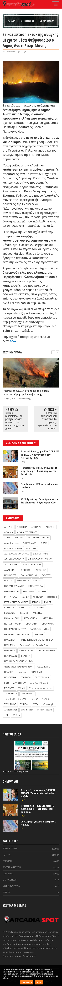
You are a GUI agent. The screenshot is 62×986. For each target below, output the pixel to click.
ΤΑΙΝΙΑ (21, 688)
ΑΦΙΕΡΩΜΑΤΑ (29, 543)
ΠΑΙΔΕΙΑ (39, 634)
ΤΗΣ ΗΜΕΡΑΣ (27, 693)
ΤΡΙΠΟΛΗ (24, 704)
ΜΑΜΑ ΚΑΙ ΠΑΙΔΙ (12, 618)
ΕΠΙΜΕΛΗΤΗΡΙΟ (11, 591)
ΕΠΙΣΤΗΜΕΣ (28, 591)
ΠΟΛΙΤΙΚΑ (8, 672)
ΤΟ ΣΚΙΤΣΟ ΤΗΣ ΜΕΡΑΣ (15, 698)
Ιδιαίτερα (52, 596)
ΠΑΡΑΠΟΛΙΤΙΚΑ (26, 650)
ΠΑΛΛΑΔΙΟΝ (10, 639)
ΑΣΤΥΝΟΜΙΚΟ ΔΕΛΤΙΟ (38, 537)
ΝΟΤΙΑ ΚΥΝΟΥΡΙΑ (12, 623)
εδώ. (13, 341)
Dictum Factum (44, 709)
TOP (6, 715)
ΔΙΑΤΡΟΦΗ (26, 570)
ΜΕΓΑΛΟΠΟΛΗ (31, 618)
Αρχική (12, 20)
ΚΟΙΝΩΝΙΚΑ (24, 607)
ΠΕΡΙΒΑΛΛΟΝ (10, 655)
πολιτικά (22, 672)
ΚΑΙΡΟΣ (47, 602)
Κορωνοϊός (9, 612)
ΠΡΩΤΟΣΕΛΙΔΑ (42, 677)
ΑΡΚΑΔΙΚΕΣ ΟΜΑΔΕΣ (27, 532)
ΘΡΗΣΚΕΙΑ (38, 596)
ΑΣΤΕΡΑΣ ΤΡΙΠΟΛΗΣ (13, 537)
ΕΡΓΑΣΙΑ (42, 591)
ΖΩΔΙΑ (25, 596)
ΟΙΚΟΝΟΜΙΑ (48, 623)
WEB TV (16, 715)
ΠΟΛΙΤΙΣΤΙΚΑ (10, 677)
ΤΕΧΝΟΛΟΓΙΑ (10, 693)
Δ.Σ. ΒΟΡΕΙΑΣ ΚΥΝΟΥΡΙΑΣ (16, 553)
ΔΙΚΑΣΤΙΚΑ (41, 570)
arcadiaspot (27, 20)
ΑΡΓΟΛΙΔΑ (37, 527)
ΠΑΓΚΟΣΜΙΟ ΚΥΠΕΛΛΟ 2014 (17, 634)
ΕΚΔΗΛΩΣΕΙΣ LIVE (29, 575)
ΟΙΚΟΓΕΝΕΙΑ (31, 623)
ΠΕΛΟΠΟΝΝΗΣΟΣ (46, 650)
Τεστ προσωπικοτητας (40, 688)
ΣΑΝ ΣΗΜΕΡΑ (19, 682)
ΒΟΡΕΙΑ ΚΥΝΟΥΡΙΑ (13, 548)
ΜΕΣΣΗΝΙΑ (48, 618)
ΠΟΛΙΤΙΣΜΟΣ (37, 672)
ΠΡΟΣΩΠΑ (26, 677)
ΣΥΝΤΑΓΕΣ (9, 688)
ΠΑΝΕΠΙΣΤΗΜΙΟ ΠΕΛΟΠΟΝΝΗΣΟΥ (36, 639)
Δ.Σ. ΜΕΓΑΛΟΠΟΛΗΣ (14, 559)
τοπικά (45, 698)
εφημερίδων (23, 771)
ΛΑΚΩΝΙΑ (37, 612)
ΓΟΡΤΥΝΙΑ (31, 548)
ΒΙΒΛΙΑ (44, 543)
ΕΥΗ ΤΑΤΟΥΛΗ (11, 596)
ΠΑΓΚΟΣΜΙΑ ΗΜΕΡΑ (39, 629)
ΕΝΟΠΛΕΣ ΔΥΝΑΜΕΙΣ (14, 586)
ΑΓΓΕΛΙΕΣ (8, 527)
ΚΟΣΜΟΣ (24, 612)
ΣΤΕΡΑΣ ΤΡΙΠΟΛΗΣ (39, 682)
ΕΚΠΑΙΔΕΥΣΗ (23, 580)
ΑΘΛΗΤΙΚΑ (22, 527)
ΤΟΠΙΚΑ (34, 698)
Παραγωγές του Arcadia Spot (34, 645)
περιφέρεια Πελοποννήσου (18, 666)
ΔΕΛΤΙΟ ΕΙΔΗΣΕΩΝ (32, 564)
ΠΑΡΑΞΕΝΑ (9, 650)
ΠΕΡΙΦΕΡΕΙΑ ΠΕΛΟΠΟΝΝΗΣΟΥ (18, 661)
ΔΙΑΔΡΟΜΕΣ (10, 570)
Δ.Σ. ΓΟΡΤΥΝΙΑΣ (40, 553)
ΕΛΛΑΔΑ (37, 580)
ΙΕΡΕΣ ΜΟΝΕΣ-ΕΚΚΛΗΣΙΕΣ (16, 602)
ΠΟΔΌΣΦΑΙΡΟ (43, 666)
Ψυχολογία (48, 704)
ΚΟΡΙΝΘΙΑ (39, 607)
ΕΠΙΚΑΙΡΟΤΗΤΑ (35, 586)
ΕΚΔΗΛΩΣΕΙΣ (10, 575)
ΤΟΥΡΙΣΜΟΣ (10, 704)
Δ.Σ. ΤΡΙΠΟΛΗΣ (11, 564)
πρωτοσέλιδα (10, 771)
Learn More (27, 982)
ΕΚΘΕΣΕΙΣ (46, 575)
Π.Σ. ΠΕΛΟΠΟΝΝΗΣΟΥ (15, 629)
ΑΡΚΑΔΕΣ (50, 527)
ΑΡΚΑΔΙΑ (8, 532)
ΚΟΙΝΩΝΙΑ (9, 607)
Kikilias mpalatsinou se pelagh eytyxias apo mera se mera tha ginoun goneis (14, 420)
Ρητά (6, 682)
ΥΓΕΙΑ (36, 704)
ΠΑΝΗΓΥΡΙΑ (10, 645)
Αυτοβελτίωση (11, 543)
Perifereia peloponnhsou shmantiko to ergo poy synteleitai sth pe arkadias (47, 420)
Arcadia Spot (10, 709)
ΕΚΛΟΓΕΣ (8, 580)
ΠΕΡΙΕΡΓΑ (25, 655)
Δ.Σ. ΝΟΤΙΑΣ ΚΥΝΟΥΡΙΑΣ (40, 559)
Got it (39, 982)
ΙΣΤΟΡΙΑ (36, 602)
